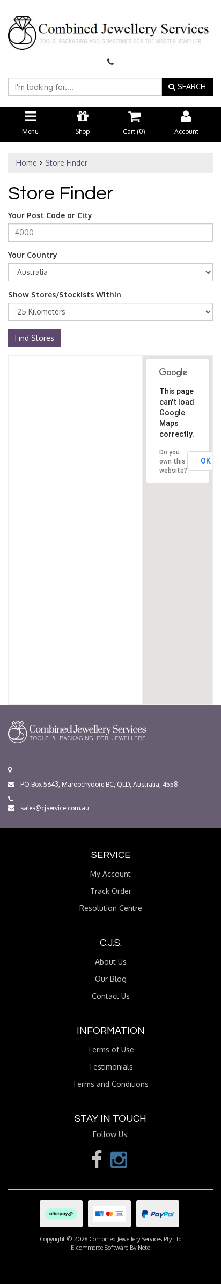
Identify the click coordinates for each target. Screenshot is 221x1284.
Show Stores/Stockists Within (64, 294)
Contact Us (111, 996)
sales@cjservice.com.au (54, 808)
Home (26, 162)
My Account (110, 873)
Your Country (32, 254)
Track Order (110, 890)
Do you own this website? (173, 461)
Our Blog (111, 978)
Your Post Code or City (50, 215)
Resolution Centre (110, 908)
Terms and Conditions (110, 1083)
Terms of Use (110, 1049)
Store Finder (66, 162)
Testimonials (111, 1066)
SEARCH (190, 86)
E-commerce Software (99, 1247)
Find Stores (34, 337)
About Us (111, 961)
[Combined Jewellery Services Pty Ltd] (110, 24)
